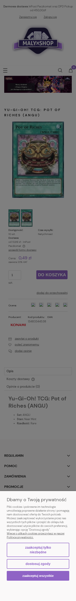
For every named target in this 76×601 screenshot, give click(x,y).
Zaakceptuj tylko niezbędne (38, 550)
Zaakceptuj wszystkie (38, 575)
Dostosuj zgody (38, 564)
